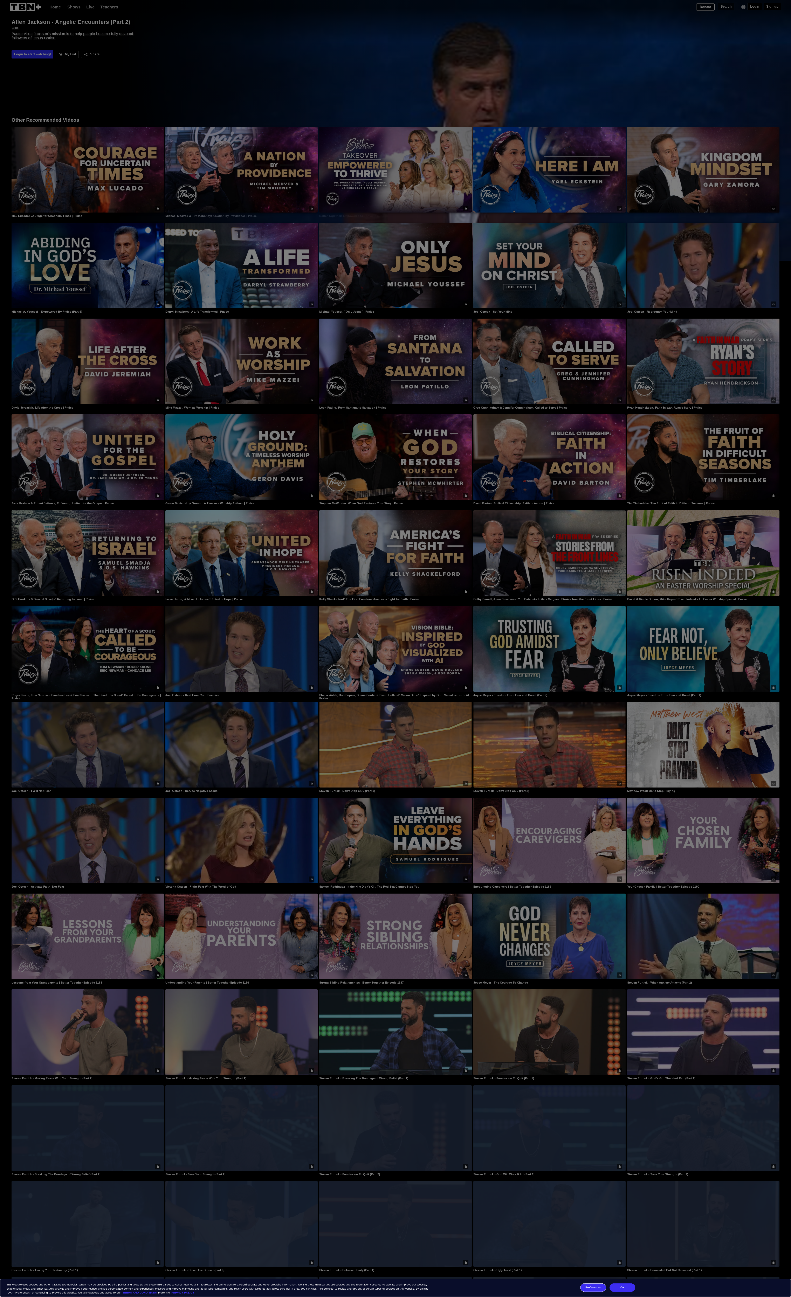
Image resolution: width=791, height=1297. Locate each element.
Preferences (593, 1287)
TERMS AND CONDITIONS (140, 1292)
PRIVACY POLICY (182, 1292)
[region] (395, 1288)
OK (622, 1287)
